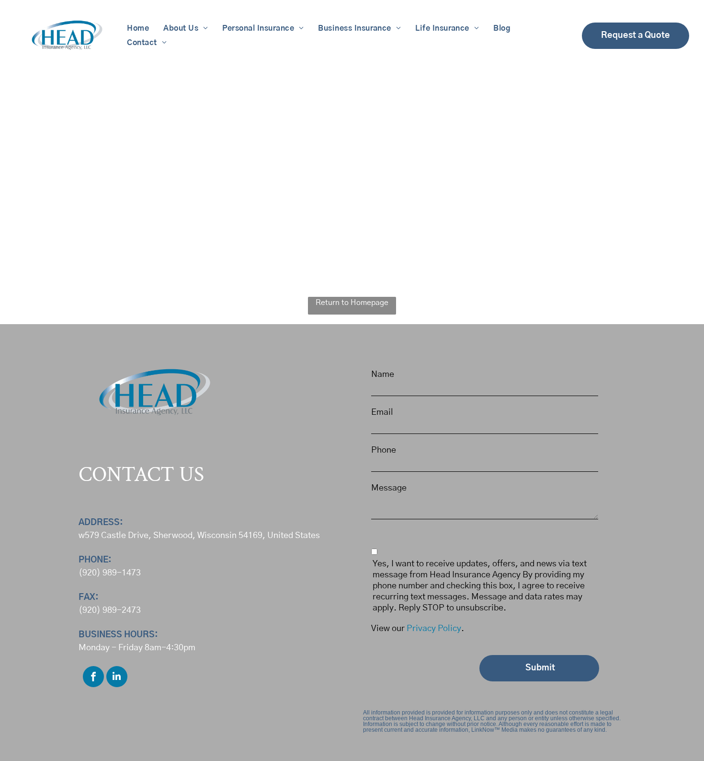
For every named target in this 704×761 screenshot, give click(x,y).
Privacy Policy (434, 628)
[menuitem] (138, 28)
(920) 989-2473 (110, 610)
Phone (383, 450)
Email (382, 412)
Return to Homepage (352, 302)
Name (382, 374)
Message (389, 488)
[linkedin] (116, 678)
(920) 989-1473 (110, 573)
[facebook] (93, 678)
